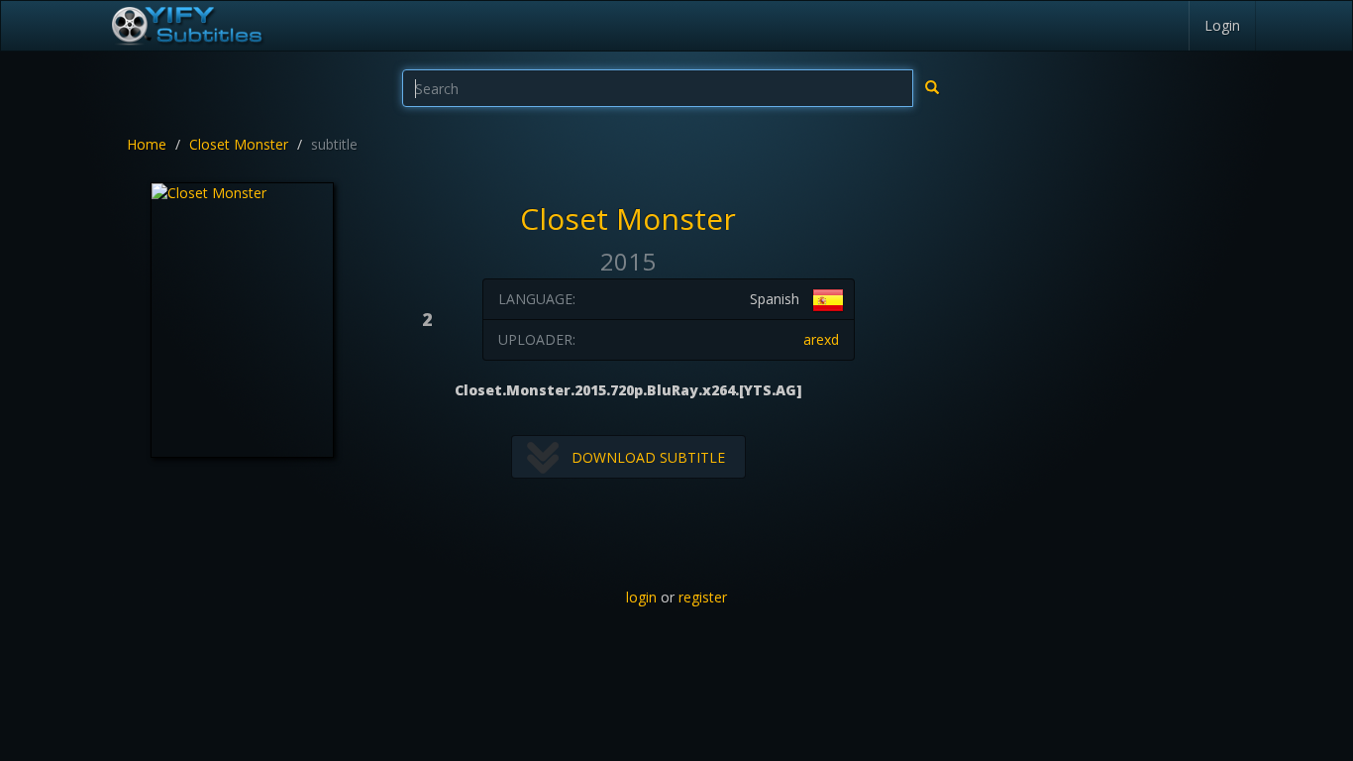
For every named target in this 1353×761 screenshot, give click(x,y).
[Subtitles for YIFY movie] (186, 26)
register (702, 597)
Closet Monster (238, 144)
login (641, 597)
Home (146, 144)
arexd (821, 339)
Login (1222, 25)
